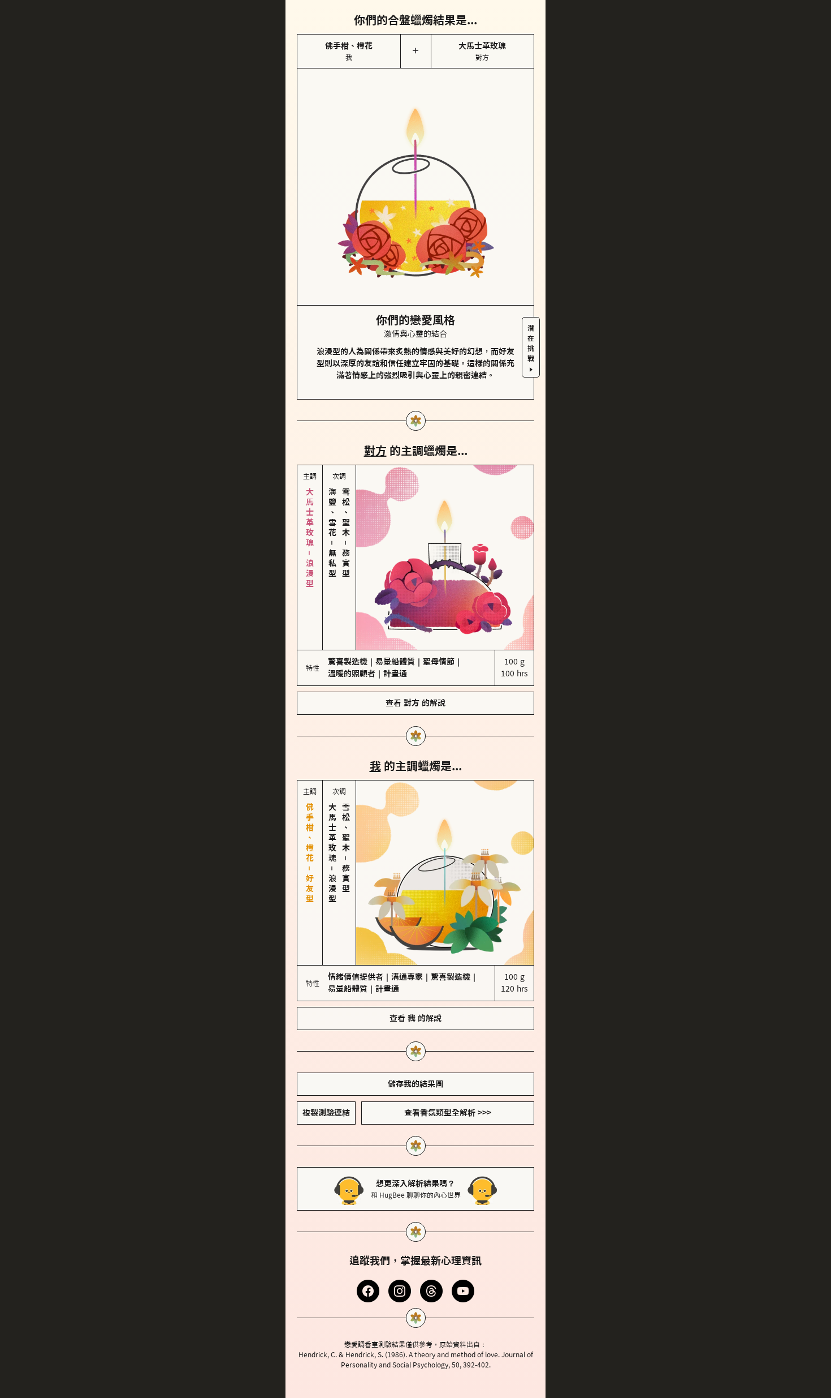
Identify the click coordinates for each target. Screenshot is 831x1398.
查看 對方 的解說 (415, 703)
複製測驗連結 (326, 1113)
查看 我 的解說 (415, 1018)
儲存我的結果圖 (415, 1084)
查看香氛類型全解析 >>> (447, 1113)
